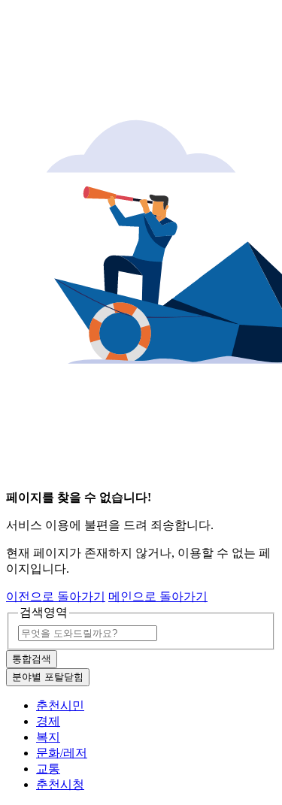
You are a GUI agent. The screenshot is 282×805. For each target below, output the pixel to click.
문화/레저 (61, 752)
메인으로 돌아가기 (158, 596)
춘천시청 (60, 784)
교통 (48, 768)
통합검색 (31, 658)
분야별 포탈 (47, 676)
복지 (48, 737)
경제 (48, 721)
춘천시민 (60, 705)
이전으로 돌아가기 (55, 596)
